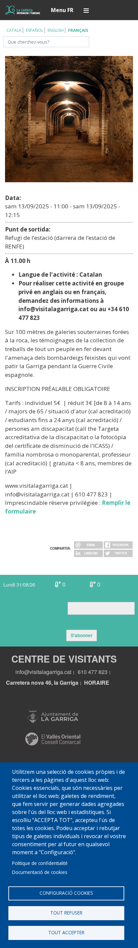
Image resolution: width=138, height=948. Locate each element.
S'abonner (81, 635)
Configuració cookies (66, 893)
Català (13, 30)
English (56, 30)
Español (34, 30)
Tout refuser (66, 912)
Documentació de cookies (39, 872)
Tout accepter (66, 932)
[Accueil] (22, 10)
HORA (92, 682)
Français (78, 30)
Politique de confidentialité (40, 863)
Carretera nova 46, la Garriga (42, 682)
